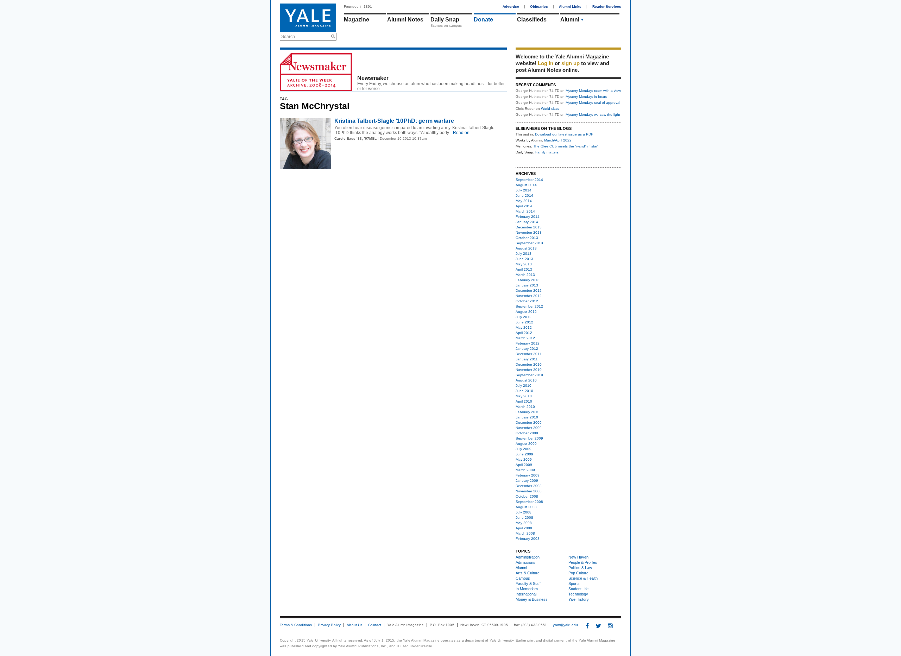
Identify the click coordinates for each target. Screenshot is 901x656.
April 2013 (524, 269)
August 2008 (526, 507)
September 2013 (529, 243)
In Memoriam (527, 589)
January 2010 (527, 417)
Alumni (569, 20)
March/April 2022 (558, 140)
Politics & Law (580, 568)
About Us (354, 625)
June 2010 (524, 391)
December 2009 (529, 422)
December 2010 (529, 364)
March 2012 (525, 338)
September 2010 (529, 375)
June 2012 (524, 322)
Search (288, 36)
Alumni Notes (405, 20)
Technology (578, 594)
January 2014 (527, 222)
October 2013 (527, 238)
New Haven (578, 557)
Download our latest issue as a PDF (564, 134)
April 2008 (524, 528)
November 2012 (529, 296)
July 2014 (523, 190)
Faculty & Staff (528, 583)
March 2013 (525, 275)
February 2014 (528, 217)
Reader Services (606, 6)
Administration (528, 557)
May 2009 (524, 459)
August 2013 (526, 248)
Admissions (525, 562)
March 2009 (525, 470)
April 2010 (524, 401)
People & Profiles (582, 562)
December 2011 (528, 354)
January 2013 (527, 285)
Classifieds (532, 20)
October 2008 (527, 496)
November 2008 (529, 491)
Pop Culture (578, 573)
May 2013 (524, 264)
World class (550, 109)
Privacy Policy (329, 625)
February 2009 (528, 475)
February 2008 (528, 539)
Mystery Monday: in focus (586, 97)
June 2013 (524, 259)
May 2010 (524, 396)
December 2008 (529, 486)
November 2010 (529, 370)
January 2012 (527, 349)
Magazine (356, 20)
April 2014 (524, 206)
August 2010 (526, 380)
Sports (574, 583)
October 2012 (527, 301)
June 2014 (524, 195)
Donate (483, 20)
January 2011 (527, 359)
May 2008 (524, 523)
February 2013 (528, 280)
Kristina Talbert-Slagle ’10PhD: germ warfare (394, 121)
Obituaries (539, 6)
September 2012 (529, 306)
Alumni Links (570, 6)
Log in (545, 63)
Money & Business (532, 599)
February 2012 (528, 343)
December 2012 (529, 290)
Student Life (578, 589)
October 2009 (527, 433)
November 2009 (529, 428)
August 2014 (526, 185)
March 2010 (525, 407)
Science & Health (583, 578)
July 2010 (523, 385)
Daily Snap (444, 20)
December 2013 (529, 227)
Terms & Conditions (296, 625)
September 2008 (529, 502)
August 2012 (526, 312)
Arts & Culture (528, 573)
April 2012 (524, 333)
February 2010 (528, 412)
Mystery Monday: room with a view (593, 91)
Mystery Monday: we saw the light (593, 114)
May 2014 (524, 201)
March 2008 (525, 533)
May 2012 (524, 327)
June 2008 (524, 517)
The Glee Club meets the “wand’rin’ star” (565, 146)
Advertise (511, 6)
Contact (374, 625)
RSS (501, 86)
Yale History (578, 599)
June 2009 (524, 454)
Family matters (547, 152)
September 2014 (529, 180)
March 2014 (525, 211)
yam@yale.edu (565, 625)
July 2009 (523, 449)
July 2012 (523, 317)
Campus (523, 578)
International (526, 594)
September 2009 (529, 438)
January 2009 (527, 480)
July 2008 (523, 512)
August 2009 (526, 444)
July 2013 (523, 254)
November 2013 (529, 232)
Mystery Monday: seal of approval (593, 103)
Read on (461, 132)
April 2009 (524, 465)
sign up (570, 63)
